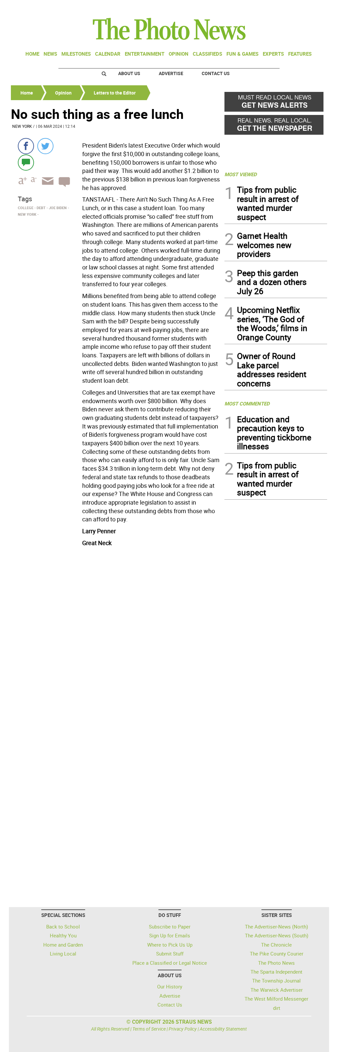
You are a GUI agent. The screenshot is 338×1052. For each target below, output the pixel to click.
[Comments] (26, 162)
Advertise (171, 73)
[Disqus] (115, 639)
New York (22, 126)
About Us (129, 73)
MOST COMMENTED (247, 403)
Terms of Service (149, 1029)
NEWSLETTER (274, 7)
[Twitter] (45, 146)
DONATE (311, 7)
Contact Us (216, 73)
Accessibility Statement (223, 1029)
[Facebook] (26, 146)
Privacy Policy (183, 1029)
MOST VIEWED (240, 174)
